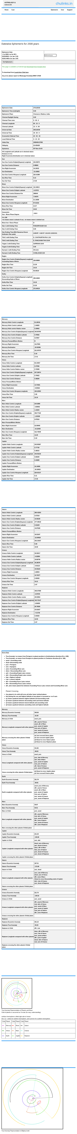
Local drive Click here (21, 72)
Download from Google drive (36, 67)
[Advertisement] (38, 27)
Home (6, 10)
